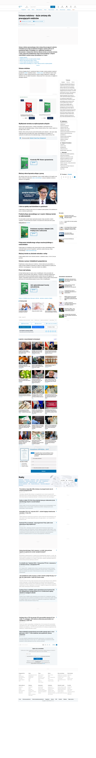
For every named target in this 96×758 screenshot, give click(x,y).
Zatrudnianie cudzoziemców (65, 276)
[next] (56, 644)
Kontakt (60, 699)
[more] (56, 320)
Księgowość (24, 9)
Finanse (69, 677)
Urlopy (37, 479)
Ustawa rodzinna (23, 57)
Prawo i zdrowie (40, 682)
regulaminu (38, 656)
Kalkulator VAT (50, 689)
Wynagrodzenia (63, 147)
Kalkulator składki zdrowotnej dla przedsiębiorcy (66, 134)
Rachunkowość (21, 676)
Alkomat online (63, 140)
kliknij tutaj (43, 663)
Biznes (33, 9)
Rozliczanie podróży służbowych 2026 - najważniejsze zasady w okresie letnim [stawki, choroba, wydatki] (67, 113)
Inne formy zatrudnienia (23, 483)
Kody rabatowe (70, 689)
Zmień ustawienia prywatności (38, 699)
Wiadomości (29, 12)
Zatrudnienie (33, 479)
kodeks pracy (37, 320)
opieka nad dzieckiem (44, 320)
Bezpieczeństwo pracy (35, 483)
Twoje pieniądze (51, 9)
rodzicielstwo (52, 320)
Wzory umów (70, 690)
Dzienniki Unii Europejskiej (42, 690)
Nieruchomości (62, 9)
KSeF (73, 9)
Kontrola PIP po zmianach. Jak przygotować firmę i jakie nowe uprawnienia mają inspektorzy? (68, 93)
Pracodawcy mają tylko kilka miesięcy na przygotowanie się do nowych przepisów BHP (67, 85)
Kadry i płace (21, 691)
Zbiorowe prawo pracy (33, 482)
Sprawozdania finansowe (62, 679)
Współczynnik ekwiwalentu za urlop (66, 156)
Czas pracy (62, 144)
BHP (37, 481)
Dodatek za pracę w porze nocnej (66, 159)
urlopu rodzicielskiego (37, 177)
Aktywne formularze (66, 143)
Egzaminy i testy (31, 690)
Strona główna (21, 12)
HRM (40, 481)
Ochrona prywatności (27, 699)
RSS (56, 699)
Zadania (20, 689)
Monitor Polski (40, 688)
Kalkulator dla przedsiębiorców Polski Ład (67, 131)
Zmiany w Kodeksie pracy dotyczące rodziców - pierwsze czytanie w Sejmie (35, 298)
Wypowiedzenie (21, 481)
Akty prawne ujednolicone (42, 691)
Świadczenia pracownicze (44, 479)
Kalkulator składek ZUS (64, 137)
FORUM (28, 222)
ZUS (29, 483)
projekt (25, 72)
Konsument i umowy (41, 677)
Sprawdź (33, 163)
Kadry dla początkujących (45, 483)
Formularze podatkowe (71, 691)
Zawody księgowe (21, 679)
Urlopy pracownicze (63, 148)
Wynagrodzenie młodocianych (65, 161)
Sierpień (70, 174)
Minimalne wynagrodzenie (62, 688)
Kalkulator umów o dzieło (64, 130)
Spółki (49, 676)
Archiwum (69, 688)
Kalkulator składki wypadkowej (65, 136)
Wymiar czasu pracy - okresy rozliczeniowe (68, 162)
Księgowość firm (22, 673)
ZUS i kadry (20, 678)
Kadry (29, 9)
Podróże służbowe (61, 690)
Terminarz (64, 174)
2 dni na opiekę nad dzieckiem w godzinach (29, 62)
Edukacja (68, 9)
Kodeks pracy (40, 72)
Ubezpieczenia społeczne (30, 481)
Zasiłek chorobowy (63, 164)
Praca (39, 679)
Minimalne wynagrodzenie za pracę (66, 158)
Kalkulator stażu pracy (51, 691)
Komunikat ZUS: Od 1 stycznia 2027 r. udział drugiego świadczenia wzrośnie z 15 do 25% (68, 90)
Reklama (65, 699)
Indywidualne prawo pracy (23, 482)
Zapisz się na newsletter (52, 323)
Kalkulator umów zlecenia (65, 128)
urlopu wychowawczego (31, 250)
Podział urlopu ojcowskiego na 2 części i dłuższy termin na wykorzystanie (36, 63)
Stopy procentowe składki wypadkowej (67, 153)
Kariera (52, 699)
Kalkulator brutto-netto (64, 127)
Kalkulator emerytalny (64, 139)
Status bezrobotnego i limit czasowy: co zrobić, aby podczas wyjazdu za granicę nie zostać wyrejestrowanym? (67, 96)
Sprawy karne (40, 676)
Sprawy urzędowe (41, 678)
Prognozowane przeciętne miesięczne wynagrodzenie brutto (67, 167)
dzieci (32, 320)
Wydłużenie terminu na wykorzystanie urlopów (30, 59)
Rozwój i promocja (22, 690)
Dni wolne (61, 213)
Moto (57, 9)
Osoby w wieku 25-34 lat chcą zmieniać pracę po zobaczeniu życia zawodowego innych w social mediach (67, 87)
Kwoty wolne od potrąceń (64, 155)
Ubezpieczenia (41, 482)
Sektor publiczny (39, 9)
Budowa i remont (70, 678)
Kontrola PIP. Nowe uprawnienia (41, 159)
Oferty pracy (21, 485)
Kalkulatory (64, 121)
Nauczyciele (30, 689)
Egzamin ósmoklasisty (32, 694)
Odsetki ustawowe (61, 691)
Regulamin (47, 699)
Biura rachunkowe (61, 673)
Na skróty (69, 685)
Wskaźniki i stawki (61, 685)
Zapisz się (38, 658)
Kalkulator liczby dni (64, 122)
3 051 (54, 644)
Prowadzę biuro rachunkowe (62, 676)
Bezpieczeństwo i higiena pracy (66, 150)
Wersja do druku (26, 323)
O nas (20, 699)
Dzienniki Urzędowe (41, 689)
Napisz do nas (39, 323)
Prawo (45, 9)
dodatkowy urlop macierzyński (24, 320)
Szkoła (29, 688)
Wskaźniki (64, 152)
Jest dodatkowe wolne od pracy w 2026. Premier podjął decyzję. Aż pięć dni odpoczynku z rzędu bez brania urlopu (67, 102)
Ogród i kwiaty (70, 679)
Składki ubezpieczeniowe (62, 689)
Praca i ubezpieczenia (51, 677)
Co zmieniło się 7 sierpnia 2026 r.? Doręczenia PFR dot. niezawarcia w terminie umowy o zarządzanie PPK (68, 99)
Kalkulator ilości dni (51, 688)
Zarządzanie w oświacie (32, 691)
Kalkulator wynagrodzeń (64, 125)
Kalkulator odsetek (51, 690)
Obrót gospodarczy (22, 677)
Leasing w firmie (50, 679)
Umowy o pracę (63, 145)
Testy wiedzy (30, 695)
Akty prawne (40, 685)
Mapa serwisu (71, 699)
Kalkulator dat (62, 124)
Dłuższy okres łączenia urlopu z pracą (28, 60)
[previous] (43, 644)
